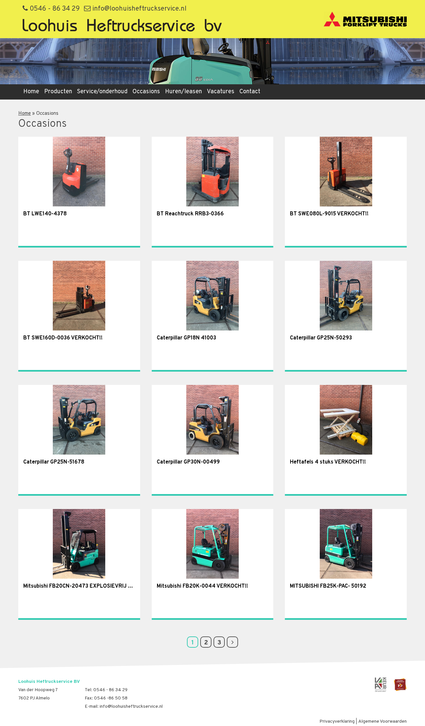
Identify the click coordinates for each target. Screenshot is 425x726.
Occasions (146, 92)
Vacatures (220, 92)
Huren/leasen (183, 92)
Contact (249, 92)
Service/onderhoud (102, 92)
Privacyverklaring (337, 721)
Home (31, 92)
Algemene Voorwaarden (382, 721)
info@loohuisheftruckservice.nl (139, 9)
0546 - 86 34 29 (54, 9)
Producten (58, 92)
